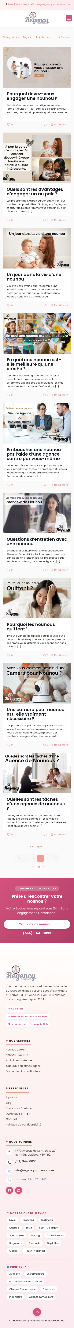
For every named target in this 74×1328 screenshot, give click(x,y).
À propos (11, 1097)
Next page (35, 866)
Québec (14, 1227)
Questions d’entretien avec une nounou (37, 541)
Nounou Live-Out (17, 1055)
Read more (61, 124)
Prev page (38, 846)
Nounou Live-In (16, 1049)
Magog (35, 1235)
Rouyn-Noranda (35, 1250)
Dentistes (49, 1289)
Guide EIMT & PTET (18, 1114)
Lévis (29, 1227)
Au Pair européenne (19, 1060)
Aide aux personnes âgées (23, 1066)
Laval (12, 1220)
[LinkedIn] (18, 1190)
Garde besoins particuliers (23, 1071)
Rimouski (34, 1243)
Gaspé (13, 1250)
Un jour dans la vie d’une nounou (34, 277)
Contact (11, 1119)
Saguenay (15, 1243)
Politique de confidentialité (23, 1124)
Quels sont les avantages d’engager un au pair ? (35, 191)
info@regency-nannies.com (52, 4)
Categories (10, 37)
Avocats (14, 1273)
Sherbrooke (16, 1235)
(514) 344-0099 (18, 4)
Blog (8, 1103)
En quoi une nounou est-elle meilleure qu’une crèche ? (34, 364)
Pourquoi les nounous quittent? (31, 626)
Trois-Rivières (55, 1235)
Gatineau (47, 1220)
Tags (26, 37)
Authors (43, 37)
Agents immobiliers (41, 1296)
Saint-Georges (48, 1227)
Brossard (28, 1220)
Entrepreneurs (35, 1273)
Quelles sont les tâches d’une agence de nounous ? (36, 803)
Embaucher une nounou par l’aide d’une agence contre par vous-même (34, 454)
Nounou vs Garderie (19, 1108)
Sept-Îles (53, 1243)
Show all (66, 37)
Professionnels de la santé (25, 1281)
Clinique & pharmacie (22, 1289)
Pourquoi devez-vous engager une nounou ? (32, 96)
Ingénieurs (15, 1296)
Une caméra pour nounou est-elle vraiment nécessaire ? (36, 714)
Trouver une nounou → (37, 924)
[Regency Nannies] (37, 18)
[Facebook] (9, 1190)
